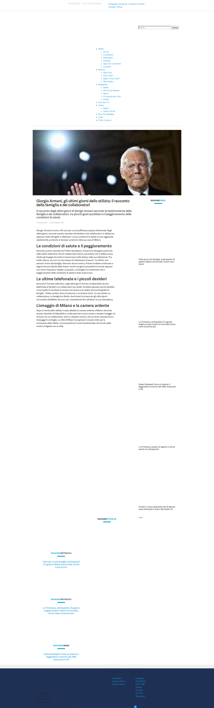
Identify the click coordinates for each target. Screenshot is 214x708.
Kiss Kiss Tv (103, 102)
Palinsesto (108, 57)
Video (101, 105)
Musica (101, 69)
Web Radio (108, 81)
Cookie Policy (118, 684)
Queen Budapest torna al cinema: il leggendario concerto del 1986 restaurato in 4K (157, 386)
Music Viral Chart (111, 78)
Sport (106, 93)
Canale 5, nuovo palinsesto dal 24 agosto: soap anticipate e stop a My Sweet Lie (157, 508)
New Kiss (107, 72)
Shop (100, 117)
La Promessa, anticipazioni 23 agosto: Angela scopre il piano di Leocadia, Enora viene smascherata (157, 324)
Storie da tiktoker (111, 90)
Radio (101, 49)
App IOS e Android (112, 63)
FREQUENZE (74, 3)
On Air (106, 52)
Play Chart (108, 75)
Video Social (109, 111)
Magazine (102, 84)
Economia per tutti (112, 96)
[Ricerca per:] (154, 27)
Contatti (107, 66)
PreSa (106, 99)
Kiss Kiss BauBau (106, 114)
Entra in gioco (104, 120)
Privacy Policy (118, 681)
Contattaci (117, 678)
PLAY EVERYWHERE (91, 3)
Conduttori (108, 54)
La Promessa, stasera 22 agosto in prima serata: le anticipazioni (157, 448)
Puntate (106, 60)
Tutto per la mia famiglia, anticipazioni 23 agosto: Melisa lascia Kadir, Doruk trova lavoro (157, 261)
